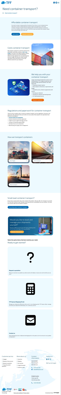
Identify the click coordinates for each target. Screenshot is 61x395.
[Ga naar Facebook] (48, 359)
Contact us (12, 333)
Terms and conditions (18, 392)
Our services (20, 363)
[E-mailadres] (56, 3)
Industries (20, 359)
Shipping (19, 361)
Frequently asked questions (6, 365)
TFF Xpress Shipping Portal (16, 302)
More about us (21, 356)
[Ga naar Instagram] (50, 359)
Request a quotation (14, 270)
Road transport (13, 184)
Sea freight (12, 160)
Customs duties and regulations (16, 117)
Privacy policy (26, 392)
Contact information (35, 357)
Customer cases (21, 367)
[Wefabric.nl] (56, 392)
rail (23, 52)
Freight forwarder (21, 365)
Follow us (49, 356)
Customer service (7, 356)
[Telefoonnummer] (54, 3)
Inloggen (5, 359)
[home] (6, 2)
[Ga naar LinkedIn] (46, 359)
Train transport (37, 160)
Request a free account (8, 361)
